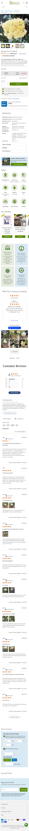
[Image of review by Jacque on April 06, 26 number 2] (12, 649)
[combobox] (20, 431)
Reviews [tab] (12, 358)
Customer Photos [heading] (14, 325)
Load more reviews (14, 717)
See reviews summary (8, 55)
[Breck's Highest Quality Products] (21, 270)
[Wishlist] (23, 2)
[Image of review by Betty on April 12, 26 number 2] (12, 619)
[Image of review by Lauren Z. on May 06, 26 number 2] (12, 505)
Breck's (21, 825)
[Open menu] (1, 2)
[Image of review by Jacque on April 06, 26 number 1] (5, 649)
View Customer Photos (18, 164)
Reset (14, 760)
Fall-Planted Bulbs (8, 10)
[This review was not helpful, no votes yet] (24, 462)
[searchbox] (8, 419)
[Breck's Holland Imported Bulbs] (21, 248)
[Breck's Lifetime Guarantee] (7, 247)
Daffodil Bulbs (17, 10)
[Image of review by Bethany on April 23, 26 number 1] (5, 590)
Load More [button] (14, 351)
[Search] (26, 6)
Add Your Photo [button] (15, 328)
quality (12, 425)
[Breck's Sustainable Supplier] (7, 271)
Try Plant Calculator (15, 98)
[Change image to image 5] (22, 46)
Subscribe (23, 790)
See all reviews (14, 320)
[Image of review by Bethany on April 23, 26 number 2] (12, 590)
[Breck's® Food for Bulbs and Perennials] (7, 220)
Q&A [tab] (17, 358)
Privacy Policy (7, 794)
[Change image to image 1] (3, 46)
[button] (5, 334)
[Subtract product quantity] (2, 83)
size (4, 425)
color (8, 425)
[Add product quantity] (7, 83)
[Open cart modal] (26, 2)
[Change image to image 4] (17, 46)
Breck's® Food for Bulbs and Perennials (7, 229)
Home (2, 10)
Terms (15, 828)
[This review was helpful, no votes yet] (22, 462)
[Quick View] (11, 224)
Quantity (3, 81)
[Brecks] (14, 2)
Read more (10, 457)
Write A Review (14, 392)
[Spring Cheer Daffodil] (14, 28)
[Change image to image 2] (8, 46)
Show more (5, 428)
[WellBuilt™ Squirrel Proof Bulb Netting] (20, 220)
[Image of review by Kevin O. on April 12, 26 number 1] (5, 534)
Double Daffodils (4, 12)
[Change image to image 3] (13, 46)
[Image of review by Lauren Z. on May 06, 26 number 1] (5, 505)
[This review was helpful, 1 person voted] (22, 688)
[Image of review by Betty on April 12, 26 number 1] (5, 619)
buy (17, 425)
